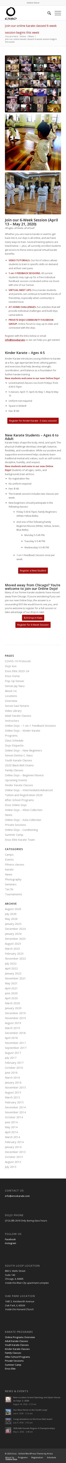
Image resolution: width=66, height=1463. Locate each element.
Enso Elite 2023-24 (17, 671)
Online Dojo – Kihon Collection (23, 810)
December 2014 (15, 1107)
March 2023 (12, 948)
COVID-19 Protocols (18, 661)
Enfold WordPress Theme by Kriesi (36, 1453)
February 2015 (14, 1102)
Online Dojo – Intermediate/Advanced (29, 790)
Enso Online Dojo (16, 805)
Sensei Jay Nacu (15, 686)
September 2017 (16, 1048)
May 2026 (11, 919)
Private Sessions (15, 825)
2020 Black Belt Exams (19, 765)
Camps (9, 854)
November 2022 (15, 958)
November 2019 (15, 1018)
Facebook (10, 1239)
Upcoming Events (16, 780)
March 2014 (12, 1137)
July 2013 (10, 1167)
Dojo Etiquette (14, 745)
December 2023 (15, 938)
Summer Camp (14, 834)
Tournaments (13, 894)
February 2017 (14, 1062)
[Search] (47, 13)
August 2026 (13, 909)
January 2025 (13, 924)
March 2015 (12, 1097)
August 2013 (13, 1162)
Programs (11, 735)
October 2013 (14, 1157)
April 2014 (11, 1132)
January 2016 (13, 1082)
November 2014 (15, 1112)
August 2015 (13, 1092)
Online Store (33, 2)
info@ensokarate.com (17, 1196)
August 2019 (13, 1023)
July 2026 (10, 914)
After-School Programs (19, 800)
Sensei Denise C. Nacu (19, 755)
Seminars (10, 884)
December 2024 (15, 929)
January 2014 (13, 1147)
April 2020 (11, 998)
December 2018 (15, 1033)
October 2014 (14, 1117)
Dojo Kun (10, 666)
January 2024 (13, 933)
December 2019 (15, 1013)
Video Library (13, 710)
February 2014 (14, 1142)
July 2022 (10, 963)
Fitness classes (14, 864)
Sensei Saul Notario (17, 706)
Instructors (12, 720)
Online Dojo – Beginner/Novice (24, 775)
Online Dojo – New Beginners (23, 750)
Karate (9, 869)
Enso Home (12, 676)
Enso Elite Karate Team (20, 839)
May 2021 (11, 983)
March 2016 (12, 1077)
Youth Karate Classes (18, 760)
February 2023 (14, 953)
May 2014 (11, 1127)
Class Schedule (14, 740)
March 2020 (12, 1003)
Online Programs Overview (20, 1337)
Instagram (10, 1243)
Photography (13, 879)
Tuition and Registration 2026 (24, 795)
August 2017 (13, 1052)
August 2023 (13, 943)
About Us (11, 691)
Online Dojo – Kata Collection (23, 820)
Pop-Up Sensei (14, 681)
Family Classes (14, 770)
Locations (11, 696)
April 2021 (11, 988)
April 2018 (11, 1038)
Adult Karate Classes (18, 715)
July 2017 (10, 1057)
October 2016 (14, 1067)
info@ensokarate (15, 339)
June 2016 (11, 1072)
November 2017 (15, 1043)
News (8, 815)
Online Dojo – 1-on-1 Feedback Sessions (30, 725)
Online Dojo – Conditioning (21, 830)
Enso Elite (10, 1368)
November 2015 (15, 1087)
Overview (11, 701)
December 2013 (15, 1152)
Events (9, 859)
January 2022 (13, 973)
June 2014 (11, 1122)
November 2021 (15, 978)
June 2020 (11, 993)
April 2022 (11, 968)
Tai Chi (9, 889)
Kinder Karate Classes (19, 785)
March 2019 (12, 1028)
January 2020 (13, 1008)
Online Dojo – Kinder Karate (22, 730)
